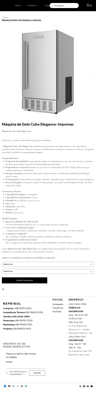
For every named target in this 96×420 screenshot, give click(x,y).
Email (9, 361)
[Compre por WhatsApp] (3, 289)
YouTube (56, 311)
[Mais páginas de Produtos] (37, 5)
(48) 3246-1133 (77, 336)
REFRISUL (12, 303)
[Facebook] (84, 386)
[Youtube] (91, 386)
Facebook (57, 307)
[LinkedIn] (88, 386)
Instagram (57, 304)
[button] (89, 4)
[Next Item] (90, 72)
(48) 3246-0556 (16, 316)
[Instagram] (80, 386)
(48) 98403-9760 (23, 312)
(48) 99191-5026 (23, 308)
